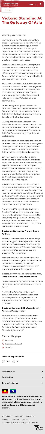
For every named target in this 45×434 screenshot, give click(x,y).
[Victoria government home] (38, 427)
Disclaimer (30, 416)
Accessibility (7, 416)
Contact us (15, 419)
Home (7, 10)
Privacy (5, 419)
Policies (26, 419)
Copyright (19, 416)
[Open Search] (41, 4)
